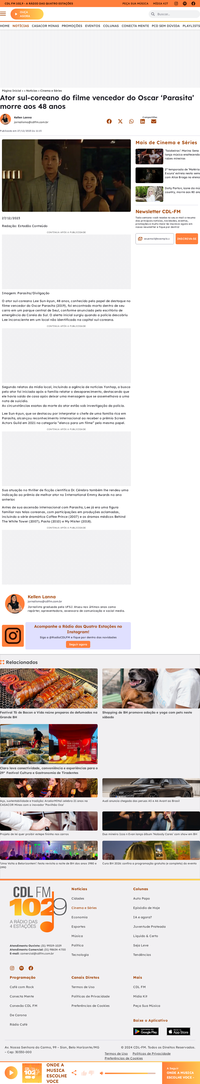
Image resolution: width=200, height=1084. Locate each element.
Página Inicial (11, 90)
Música (77, 936)
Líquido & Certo (145, 936)
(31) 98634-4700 (55, 949)
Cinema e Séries (51, 90)
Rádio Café (18, 1024)
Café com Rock (22, 987)
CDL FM (139, 987)
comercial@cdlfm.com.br (37, 953)
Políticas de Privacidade (90, 996)
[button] (109, 121)
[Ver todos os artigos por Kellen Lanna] (5, 120)
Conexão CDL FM (23, 1006)
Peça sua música (135, 3)
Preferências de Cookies (90, 1006)
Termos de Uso (83, 987)
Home (5, 26)
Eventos (92, 26)
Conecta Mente (135, 26)
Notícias (20, 26)
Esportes (78, 926)
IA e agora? (142, 917)
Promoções (72, 26)
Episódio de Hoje (146, 908)
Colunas (111, 26)
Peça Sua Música (146, 1006)
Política (77, 945)
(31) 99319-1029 (51, 945)
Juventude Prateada (149, 926)
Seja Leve (141, 945)
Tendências (142, 955)
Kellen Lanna (23, 117)
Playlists (191, 26)
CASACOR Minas (45, 26)
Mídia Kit (160, 3)
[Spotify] (185, 3)
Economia (79, 917)
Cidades (77, 898)
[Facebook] (193, 3)
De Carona (18, 1015)
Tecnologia (80, 955)
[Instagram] (176, 3)
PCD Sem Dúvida (166, 26)
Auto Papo (141, 898)
